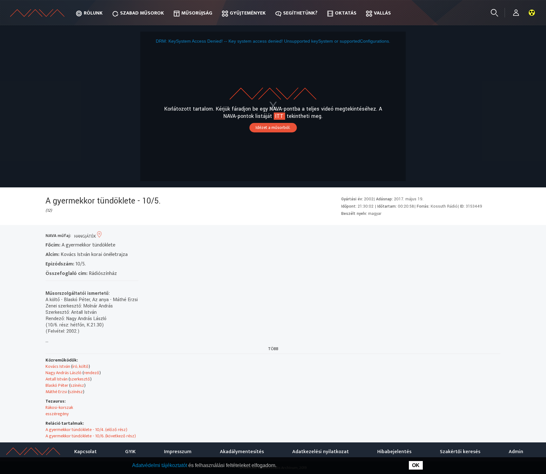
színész (77, 385)
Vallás (382, 13)
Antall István (57, 379)
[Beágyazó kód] (471, 236)
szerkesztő (80, 379)
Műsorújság (196, 13)
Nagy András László (64, 372)
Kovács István (58, 366)
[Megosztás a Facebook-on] (483, 236)
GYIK (130, 451)
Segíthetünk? (300, 13)
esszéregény (57, 413)
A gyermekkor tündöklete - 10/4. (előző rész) (86, 429)
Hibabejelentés (394, 451)
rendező (91, 372)
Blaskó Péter (57, 385)
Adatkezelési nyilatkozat (320, 451)
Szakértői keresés (460, 451)
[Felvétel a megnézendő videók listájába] (448, 236)
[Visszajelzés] (494, 236)
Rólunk (93, 13)
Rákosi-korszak (59, 407)
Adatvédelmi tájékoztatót (160, 465)
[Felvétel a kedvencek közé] (437, 236)
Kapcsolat (85, 451)
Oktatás (345, 13)
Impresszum (177, 451)
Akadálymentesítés (242, 451)
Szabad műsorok (142, 13)
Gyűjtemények (248, 13)
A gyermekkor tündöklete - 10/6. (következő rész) (91, 436)
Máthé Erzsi (56, 391)
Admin (516, 451)
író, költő (80, 366)
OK (416, 465)
